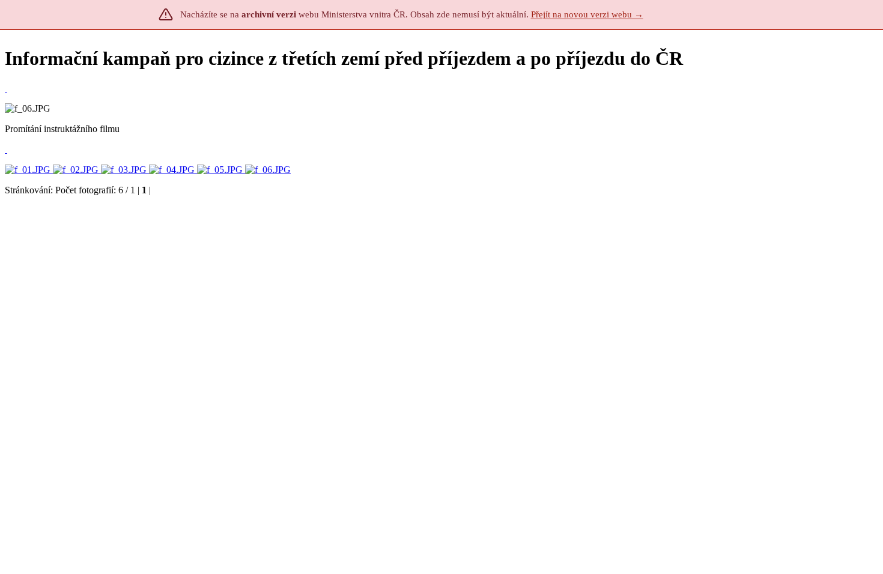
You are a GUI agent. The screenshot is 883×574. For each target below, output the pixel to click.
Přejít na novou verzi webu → (587, 14)
